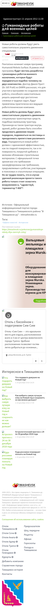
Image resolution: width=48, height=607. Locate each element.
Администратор (11, 18)
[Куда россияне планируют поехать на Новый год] (7, 459)
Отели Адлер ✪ (10, 541)
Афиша (27, 539)
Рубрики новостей (10, 222)
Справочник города (12, 565)
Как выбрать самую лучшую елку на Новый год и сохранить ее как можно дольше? (30, 397)
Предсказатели (32, 526)
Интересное (23, 222)
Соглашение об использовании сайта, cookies (23, 519)
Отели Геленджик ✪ (9, 551)
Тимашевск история (12, 569)
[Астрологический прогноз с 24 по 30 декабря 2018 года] (7, 439)
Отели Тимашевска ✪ (9, 527)
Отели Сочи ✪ (9, 533)
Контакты (7, 574)
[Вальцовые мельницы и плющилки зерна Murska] (24, 271)
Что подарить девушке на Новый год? (27, 378)
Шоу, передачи (31, 530)
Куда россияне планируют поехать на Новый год (27, 453)
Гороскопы (29, 543)
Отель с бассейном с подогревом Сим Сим (20, 323)
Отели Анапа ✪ (10, 537)
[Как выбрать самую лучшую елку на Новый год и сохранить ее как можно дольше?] (7, 410)
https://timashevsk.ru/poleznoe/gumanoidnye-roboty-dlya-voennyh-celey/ (22, 230)
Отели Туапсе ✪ (10, 545)
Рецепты (28, 534)
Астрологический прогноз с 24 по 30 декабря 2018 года (29, 432)
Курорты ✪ (7, 557)
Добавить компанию (13, 561)
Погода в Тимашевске (30, 548)
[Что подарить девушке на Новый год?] (7, 383)
